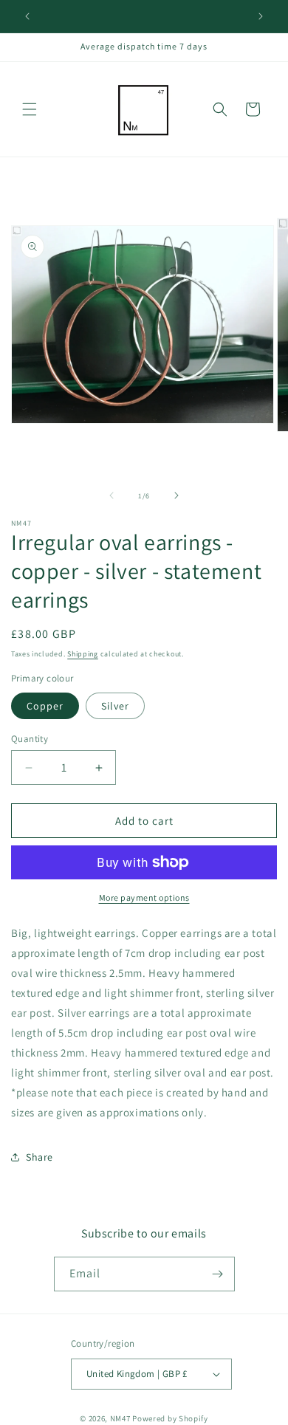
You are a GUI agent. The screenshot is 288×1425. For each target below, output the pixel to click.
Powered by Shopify (170, 1418)
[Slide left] (111, 495)
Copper (45, 705)
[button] (29, 109)
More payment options (144, 897)
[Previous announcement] (27, 16)
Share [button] (39, 1157)
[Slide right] (176, 495)
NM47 (120, 1418)
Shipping (82, 654)
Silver (115, 705)
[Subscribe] (218, 1274)
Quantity (29, 738)
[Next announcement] (260, 16)
